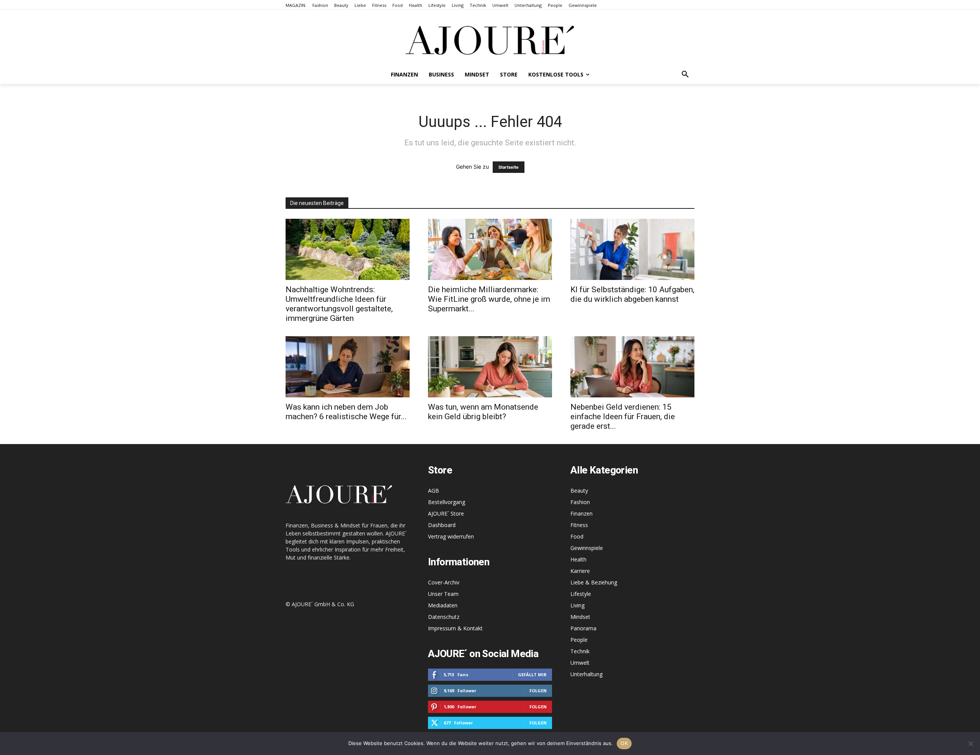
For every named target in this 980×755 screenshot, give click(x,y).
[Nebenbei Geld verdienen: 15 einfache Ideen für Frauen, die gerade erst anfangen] (632, 366)
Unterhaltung (586, 674)
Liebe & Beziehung (593, 582)
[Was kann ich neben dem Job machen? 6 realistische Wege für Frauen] (348, 366)
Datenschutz (443, 616)
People (579, 639)
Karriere (580, 570)
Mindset (580, 616)
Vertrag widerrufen (451, 536)
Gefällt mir (532, 674)
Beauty (579, 490)
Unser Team (443, 593)
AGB (433, 490)
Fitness (579, 525)
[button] (685, 74)
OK (624, 743)
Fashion (580, 502)
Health (578, 559)
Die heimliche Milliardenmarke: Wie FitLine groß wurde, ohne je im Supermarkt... (489, 299)
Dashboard (442, 525)
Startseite (508, 167)
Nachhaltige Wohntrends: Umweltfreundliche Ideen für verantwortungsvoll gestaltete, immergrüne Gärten (339, 304)
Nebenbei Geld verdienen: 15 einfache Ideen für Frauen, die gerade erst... (622, 416)
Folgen (538, 690)
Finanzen (581, 513)
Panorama (583, 628)
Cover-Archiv (443, 582)
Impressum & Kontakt (455, 628)
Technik (580, 651)
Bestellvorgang (446, 502)
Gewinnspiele (586, 548)
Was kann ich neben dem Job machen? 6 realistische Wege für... (346, 411)
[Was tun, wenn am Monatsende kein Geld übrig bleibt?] (490, 366)
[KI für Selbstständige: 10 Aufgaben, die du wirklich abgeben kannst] (632, 249)
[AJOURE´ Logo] (490, 40)
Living (577, 605)
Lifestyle (580, 593)
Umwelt (580, 662)
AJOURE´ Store (446, 513)
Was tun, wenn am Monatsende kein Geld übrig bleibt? (483, 411)
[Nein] (970, 743)
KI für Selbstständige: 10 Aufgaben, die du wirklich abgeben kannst (632, 294)
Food (576, 536)
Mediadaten (442, 605)
